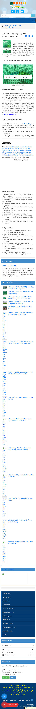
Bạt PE (4, 635)
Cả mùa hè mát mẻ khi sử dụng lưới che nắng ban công (17, 195)
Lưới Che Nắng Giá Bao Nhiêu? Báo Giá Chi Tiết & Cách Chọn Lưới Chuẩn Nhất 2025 (20, 298)
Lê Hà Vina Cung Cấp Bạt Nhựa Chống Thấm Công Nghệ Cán (20, 542)
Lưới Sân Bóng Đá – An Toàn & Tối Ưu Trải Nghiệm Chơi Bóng (20, 521)
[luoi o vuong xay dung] (7, 47)
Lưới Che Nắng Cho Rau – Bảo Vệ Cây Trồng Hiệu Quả (20, 398)
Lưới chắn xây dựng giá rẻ (11, 234)
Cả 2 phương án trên (9, 674)
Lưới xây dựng (6, 597)
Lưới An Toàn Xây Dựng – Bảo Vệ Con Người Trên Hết (20, 499)
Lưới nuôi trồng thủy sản (9, 627)
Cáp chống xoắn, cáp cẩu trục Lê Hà (14, 216)
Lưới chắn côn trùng (8, 612)
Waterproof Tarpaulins (8, 623)
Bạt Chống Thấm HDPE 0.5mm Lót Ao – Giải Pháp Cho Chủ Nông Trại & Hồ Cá (20, 373)
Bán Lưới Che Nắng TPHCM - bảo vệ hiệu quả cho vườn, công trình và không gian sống (20, 342)
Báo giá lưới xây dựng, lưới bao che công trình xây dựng (17, 211)
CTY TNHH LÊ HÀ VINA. (9, 266)
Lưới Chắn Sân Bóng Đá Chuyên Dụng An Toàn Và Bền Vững (21, 476)
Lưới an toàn (5, 601)
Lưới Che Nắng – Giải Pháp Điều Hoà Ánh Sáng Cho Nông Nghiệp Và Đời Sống (19, 449)
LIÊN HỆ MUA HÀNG (8, 569)
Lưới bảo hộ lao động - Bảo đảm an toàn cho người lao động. (17, 246)
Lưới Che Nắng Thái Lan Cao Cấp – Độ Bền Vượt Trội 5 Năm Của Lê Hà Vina (20, 420)
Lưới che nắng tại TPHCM (11, 252)
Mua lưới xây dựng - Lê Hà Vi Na (13, 243)
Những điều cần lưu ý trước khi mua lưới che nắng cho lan (17, 208)
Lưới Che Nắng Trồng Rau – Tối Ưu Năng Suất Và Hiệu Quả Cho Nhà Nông (20, 302)
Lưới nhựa (13, 700)
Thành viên (21, 700)
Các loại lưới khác (7, 631)
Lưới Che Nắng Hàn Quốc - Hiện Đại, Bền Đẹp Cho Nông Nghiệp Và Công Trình (20, 313)
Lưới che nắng (6, 593)
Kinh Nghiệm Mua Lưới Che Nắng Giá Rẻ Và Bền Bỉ (20, 307)
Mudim (27, 708)
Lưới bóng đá (6, 604)
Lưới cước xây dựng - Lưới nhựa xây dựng (18, 236)
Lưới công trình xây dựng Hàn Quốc (14, 230)
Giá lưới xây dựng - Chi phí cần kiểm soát (18, 239)
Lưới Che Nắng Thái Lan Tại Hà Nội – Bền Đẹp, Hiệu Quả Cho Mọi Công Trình (21, 288)
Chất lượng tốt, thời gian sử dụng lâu (14, 670)
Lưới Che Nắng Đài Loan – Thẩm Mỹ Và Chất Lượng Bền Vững (20, 292)
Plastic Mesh (6, 620)
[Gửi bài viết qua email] (26, 36)
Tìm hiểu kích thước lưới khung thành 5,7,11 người (18, 217)
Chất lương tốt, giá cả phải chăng (13, 672)
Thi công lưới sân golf (10, 232)
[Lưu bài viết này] (32, 36)
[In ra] (29, 36)
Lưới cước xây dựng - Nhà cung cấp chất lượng (18, 248)
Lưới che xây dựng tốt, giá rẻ (12, 214)
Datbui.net (31, 704)
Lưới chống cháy (7, 616)
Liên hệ (28, 700)
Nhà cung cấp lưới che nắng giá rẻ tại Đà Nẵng (19, 203)
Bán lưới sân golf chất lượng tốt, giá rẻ (14, 254)
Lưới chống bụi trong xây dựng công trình (19, 221)
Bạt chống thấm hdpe (8, 608)
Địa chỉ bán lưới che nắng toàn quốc (14, 198)
